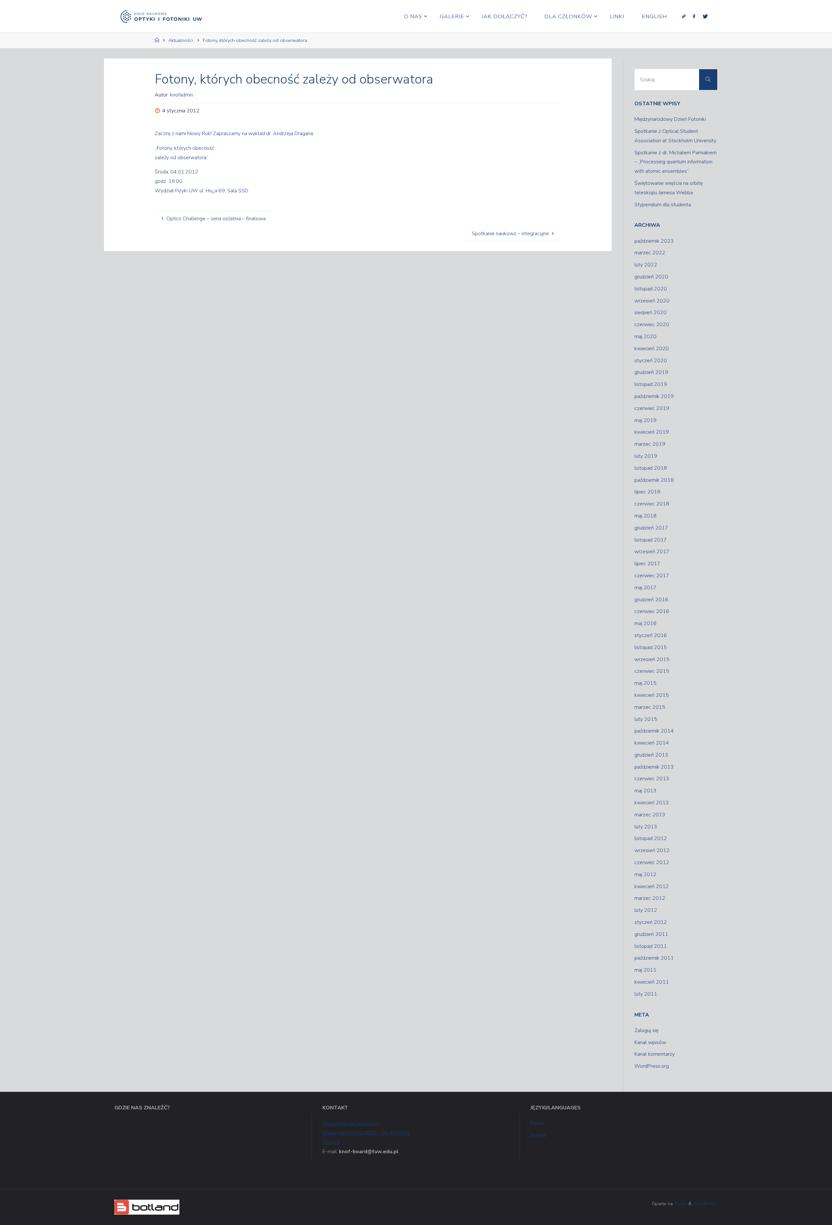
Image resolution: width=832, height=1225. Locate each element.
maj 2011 (645, 970)
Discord (331, 1142)
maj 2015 (645, 683)
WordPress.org (651, 1066)
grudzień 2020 (651, 276)
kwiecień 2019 (651, 432)
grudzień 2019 (651, 372)
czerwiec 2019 (651, 408)
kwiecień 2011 (651, 982)
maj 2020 (645, 336)
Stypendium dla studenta (662, 204)
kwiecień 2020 (651, 348)
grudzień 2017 (651, 527)
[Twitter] (705, 16)
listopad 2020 (650, 288)
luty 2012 (645, 910)
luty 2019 (645, 456)
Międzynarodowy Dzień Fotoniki (670, 119)
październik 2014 (654, 730)
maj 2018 (645, 515)
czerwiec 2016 (651, 611)
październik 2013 (654, 767)
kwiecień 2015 (651, 695)
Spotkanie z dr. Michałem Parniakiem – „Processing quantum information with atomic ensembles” (675, 162)
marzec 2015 (649, 707)
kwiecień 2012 (651, 886)
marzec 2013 (649, 814)
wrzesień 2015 (652, 659)
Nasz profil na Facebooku (350, 1123)
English (538, 1135)
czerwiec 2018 (651, 503)
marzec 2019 (649, 444)
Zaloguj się (646, 1030)
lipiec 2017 (647, 563)
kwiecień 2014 (651, 742)
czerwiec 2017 (651, 575)
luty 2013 (645, 826)
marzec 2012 (649, 898)
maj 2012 (645, 874)
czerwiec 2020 (651, 324)
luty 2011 (645, 994)
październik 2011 (654, 958)
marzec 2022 (649, 252)
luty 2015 (645, 719)
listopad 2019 (650, 384)
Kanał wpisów (650, 1042)
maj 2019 (645, 420)
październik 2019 (654, 396)
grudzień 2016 (651, 599)
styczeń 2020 (650, 360)
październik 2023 (654, 241)
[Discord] (683, 16)
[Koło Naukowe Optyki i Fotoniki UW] (161, 16)
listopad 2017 (650, 539)
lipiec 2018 (647, 491)
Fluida (680, 1203)
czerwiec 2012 (651, 862)
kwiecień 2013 (651, 802)
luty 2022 (645, 264)
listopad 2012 (650, 838)
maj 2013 (645, 790)
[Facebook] (694, 16)
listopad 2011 (650, 946)
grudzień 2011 (651, 934)
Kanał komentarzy (654, 1054)
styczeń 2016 (650, 635)
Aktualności (180, 40)
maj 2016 (645, 623)
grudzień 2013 (651, 755)
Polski (537, 1123)
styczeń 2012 (650, 922)
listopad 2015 (650, 647)
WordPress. (705, 1203)
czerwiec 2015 (651, 671)
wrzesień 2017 (652, 551)
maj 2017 (645, 587)
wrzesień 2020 (652, 300)
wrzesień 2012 (652, 850)
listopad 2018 (650, 468)
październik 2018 (654, 480)
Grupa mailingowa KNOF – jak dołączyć (366, 1132)
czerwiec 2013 (651, 778)
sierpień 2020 (650, 312)
